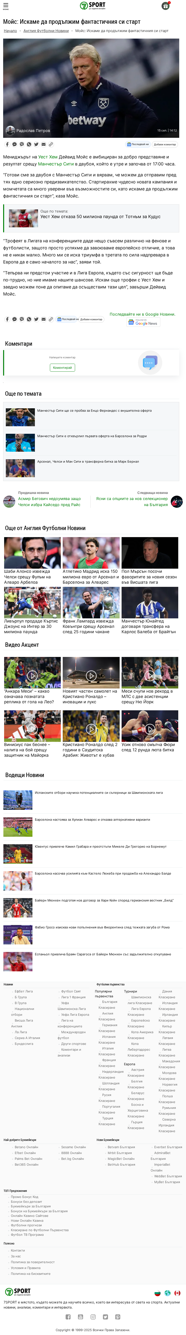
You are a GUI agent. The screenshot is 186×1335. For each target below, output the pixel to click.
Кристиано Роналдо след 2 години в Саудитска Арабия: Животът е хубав (90, 750)
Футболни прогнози (26, 1225)
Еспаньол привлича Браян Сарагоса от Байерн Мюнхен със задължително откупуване (103, 954)
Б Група (21, 997)
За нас (16, 1256)
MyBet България (167, 1182)
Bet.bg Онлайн (72, 1159)
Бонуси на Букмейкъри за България (39, 1211)
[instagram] (93, 1317)
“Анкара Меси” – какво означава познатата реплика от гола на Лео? (29, 696)
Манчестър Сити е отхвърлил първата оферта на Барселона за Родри (92, 436)
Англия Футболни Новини (46, 30)
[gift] (166, 6)
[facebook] (68, 1317)
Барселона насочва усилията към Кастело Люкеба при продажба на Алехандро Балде (103, 873)
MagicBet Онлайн (121, 1159)
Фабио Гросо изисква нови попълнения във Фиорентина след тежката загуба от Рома (102, 927)
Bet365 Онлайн (27, 1164)
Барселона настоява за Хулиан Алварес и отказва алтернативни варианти (92, 819)
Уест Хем (48, 156)
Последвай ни (140, 144)
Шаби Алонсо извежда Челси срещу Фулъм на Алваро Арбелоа (27, 576)
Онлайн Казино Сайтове (29, 1216)
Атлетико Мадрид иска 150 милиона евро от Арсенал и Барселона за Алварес (91, 576)
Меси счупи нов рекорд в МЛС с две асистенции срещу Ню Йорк (147, 696)
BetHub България (121, 1164)
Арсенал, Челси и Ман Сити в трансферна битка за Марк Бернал (88, 461)
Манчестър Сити (56, 163)
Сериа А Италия (27, 1038)
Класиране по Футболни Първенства (40, 1230)
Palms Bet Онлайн (28, 1159)
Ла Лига (21, 1032)
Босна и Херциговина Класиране (138, 1110)
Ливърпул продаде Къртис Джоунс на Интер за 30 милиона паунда (31, 626)
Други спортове (73, 1044)
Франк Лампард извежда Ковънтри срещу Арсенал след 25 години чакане (88, 626)
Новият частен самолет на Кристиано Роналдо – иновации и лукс (90, 696)
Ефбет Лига (24, 991)
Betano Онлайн (26, 1147)
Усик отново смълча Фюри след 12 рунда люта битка (148, 747)
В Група (20, 1003)
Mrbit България (120, 1153)
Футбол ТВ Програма (27, 1235)
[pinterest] (118, 1317)
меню (6, 9)
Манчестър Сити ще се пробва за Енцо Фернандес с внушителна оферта (94, 410)
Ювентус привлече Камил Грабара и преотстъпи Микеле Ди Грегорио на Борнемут (101, 846)
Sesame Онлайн (73, 1147)
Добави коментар (165, 144)
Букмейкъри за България (31, 1206)
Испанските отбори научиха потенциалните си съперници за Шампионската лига (99, 792)
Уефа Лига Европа (75, 1014)
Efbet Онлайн (25, 1153)
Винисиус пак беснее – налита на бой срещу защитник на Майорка (27, 750)
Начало (10, 30)
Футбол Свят (71, 991)
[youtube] (80, 1317)
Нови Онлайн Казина (27, 1220)
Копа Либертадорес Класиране (139, 1049)
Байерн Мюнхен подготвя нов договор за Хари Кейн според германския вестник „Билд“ (104, 900)
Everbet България (168, 1147)
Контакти (18, 1250)
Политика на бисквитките (31, 1274)
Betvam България (121, 1147)
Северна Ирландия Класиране (167, 1125)
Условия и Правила (25, 1268)
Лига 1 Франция (73, 997)
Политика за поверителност (33, 1262)
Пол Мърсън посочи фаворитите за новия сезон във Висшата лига (149, 576)
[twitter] (105, 1317)
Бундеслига (24, 1044)
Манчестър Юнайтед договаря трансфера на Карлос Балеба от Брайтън (149, 626)
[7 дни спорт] (93, 5)
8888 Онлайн (71, 1153)
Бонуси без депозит (26, 1202)
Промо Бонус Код (24, 1197)
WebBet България (168, 1176)
